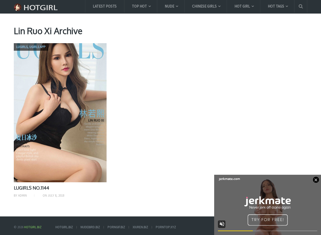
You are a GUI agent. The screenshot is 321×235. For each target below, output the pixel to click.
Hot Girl (242, 6)
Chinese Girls (204, 6)
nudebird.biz (90, 227)
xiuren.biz (140, 227)
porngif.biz (116, 227)
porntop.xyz (166, 227)
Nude (169, 6)
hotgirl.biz (64, 227)
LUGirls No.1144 (31, 188)
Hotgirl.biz (33, 227)
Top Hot (139, 6)
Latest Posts (105, 6)
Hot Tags (276, 6)
